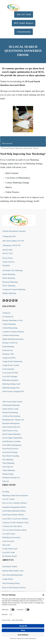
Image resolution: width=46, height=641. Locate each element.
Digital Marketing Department (13, 339)
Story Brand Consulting (10, 456)
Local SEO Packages (9, 376)
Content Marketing (9, 324)
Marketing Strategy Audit (11, 384)
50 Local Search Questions (11, 530)
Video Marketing (8, 463)
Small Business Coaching (11, 441)
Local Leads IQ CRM (10, 373)
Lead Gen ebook (8, 541)
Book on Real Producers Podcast (14, 587)
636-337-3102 (7, 253)
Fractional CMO (8, 354)
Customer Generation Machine (13, 332)
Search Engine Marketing (11, 434)
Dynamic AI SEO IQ (9, 343)
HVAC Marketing (8, 286)
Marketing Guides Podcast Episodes (15, 495)
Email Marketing (8, 346)
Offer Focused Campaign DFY (13, 391)
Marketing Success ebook (11, 537)
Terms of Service (8, 262)
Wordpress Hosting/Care (11, 477)
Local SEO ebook (8, 534)
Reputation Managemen (10, 423)
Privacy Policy (7, 258)
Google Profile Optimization (12, 361)
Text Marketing (7, 459)
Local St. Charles (8, 499)
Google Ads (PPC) (9, 358)
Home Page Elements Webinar (13, 515)
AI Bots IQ (6, 313)
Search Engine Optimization (12, 438)
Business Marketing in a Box (12, 320)
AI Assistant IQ (7, 317)
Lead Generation (8, 369)
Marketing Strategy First (10, 388)
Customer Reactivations (10, 335)
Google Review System (10, 365)
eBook (24, 530)
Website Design (7, 474)
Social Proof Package (9, 452)
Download (7, 143)
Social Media (7, 445)
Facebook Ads (7, 350)
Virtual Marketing (8, 470)
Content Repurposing (9, 328)
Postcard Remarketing (10, 412)
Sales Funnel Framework (11, 427)
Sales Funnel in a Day (10, 431)
